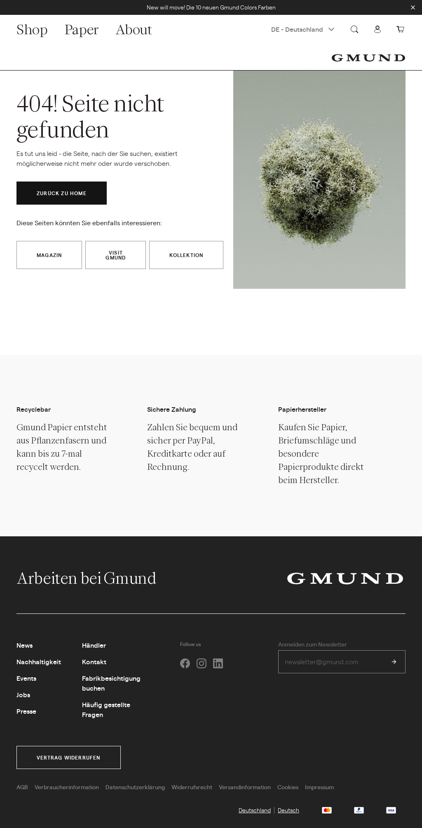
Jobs (23, 694)
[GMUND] (368, 58)
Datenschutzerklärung (135, 786)
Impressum (319, 786)
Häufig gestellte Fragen (106, 709)
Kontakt (94, 661)
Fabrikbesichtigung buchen (111, 683)
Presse (26, 711)
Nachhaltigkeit (38, 661)
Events (26, 678)
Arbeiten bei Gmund (87, 578)
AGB (22, 786)
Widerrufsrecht (191, 786)
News (24, 645)
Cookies (287, 786)
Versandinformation (245, 786)
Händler (94, 645)
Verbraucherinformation (67, 786)
